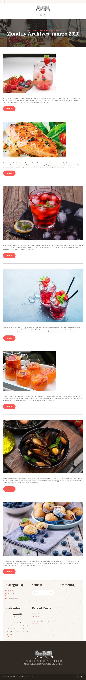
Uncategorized (12, 598)
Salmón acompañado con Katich (41, 621)
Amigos (10, 591)
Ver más (9, 109)
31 (11, 634)
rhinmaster (36, 616)
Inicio (29, 30)
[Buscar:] (43, 593)
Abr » (9, 637)
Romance (10, 596)
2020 (34, 30)
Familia (10, 593)
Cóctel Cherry (35, 614)
